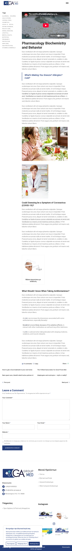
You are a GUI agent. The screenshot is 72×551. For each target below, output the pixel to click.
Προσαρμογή (10, 543)
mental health (7, 35)
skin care (5, 43)
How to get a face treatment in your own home (17, 370)
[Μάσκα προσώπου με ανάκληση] (62, 516)
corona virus (6, 20)
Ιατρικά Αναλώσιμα (46, 482)
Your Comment (7, 398)
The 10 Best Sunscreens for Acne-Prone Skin (51, 370)
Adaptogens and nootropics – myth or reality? (52, 375)
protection (6, 41)
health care (6, 28)
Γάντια (41, 474)
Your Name (6, 423)
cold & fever (6, 18)
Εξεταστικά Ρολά (45, 478)
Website (5, 432)
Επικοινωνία (66, 547)
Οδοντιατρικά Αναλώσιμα (48, 486)
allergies (5, 16)
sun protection (7, 45)
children (13, 16)
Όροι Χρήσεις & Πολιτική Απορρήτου (17, 508)
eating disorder (7, 26)
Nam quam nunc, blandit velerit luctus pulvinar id (17, 375)
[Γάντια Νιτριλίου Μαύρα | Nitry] (46, 516)
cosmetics (5, 22)
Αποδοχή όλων (34, 543)
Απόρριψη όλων (22, 543)
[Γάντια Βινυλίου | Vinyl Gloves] (46, 532)
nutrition (5, 37)
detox (11, 24)
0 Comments (28, 364)
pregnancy (5, 39)
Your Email (41, 423)
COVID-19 (5, 24)
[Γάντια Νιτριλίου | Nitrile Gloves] (62, 532)
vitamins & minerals (9, 47)
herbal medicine (7, 30)
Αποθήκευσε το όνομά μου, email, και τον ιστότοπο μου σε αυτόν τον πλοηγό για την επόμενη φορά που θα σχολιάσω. (35, 442)
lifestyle (5, 33)
